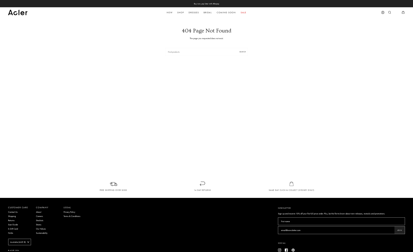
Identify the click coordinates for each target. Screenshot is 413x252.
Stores (38, 224)
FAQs (10, 232)
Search (242, 52)
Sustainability (41, 232)
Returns (11, 220)
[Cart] (403, 12)
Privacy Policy (69, 211)
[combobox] (19, 242)
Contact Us (13, 211)
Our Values (41, 228)
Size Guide (13, 224)
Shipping (12, 216)
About (38, 211)
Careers (39, 216)
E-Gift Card (13, 228)
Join (399, 230)
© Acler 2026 (13, 250)
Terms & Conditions (72, 216)
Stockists (39, 220)
